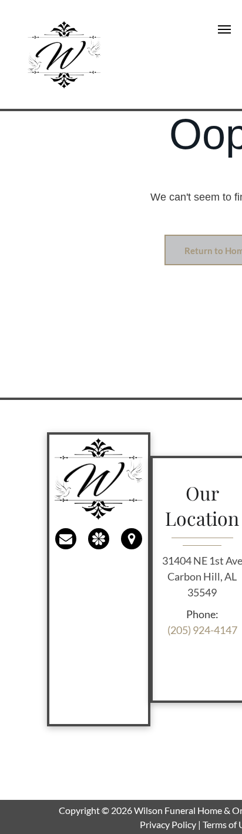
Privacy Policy (168, 824)
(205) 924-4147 (202, 629)
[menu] (224, 29)
